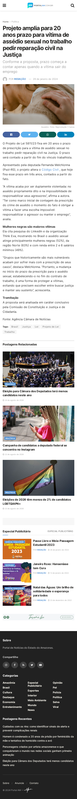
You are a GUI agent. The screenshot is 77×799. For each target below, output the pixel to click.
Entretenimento (12, 706)
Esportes (33, 690)
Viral (56, 706)
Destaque (10, 565)
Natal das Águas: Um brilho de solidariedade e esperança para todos (53, 591)
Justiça (26, 326)
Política (15, 21)
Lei (36, 326)
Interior (32, 695)
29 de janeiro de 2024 (45, 79)
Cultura (7, 692)
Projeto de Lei (51, 326)
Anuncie (19, 783)
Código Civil (50, 169)
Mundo (32, 705)
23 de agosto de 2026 (14, 454)
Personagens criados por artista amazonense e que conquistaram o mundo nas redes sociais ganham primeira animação (37, 750)
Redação (20, 79)
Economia (9, 702)
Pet (55, 687)
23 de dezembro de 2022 (61, 600)
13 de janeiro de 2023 (59, 573)
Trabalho (9, 332)
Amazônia (9, 682)
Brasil (14, 326)
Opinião (57, 682)
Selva (56, 702)
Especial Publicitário (60, 531)
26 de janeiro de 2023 (59, 550)
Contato (34, 783)
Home (6, 21)
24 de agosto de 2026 (14, 400)
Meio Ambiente (37, 700)
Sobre (6, 783)
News (31, 709)
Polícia (57, 692)
